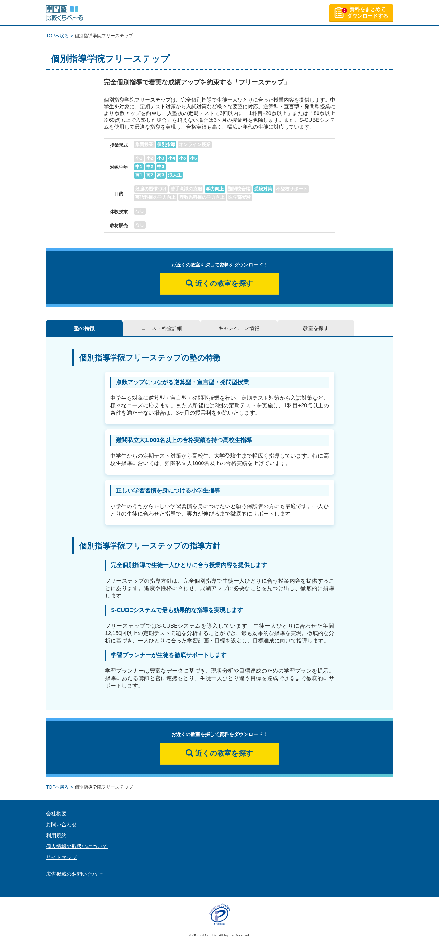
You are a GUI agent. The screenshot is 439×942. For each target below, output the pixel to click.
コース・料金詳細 (161, 328)
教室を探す (316, 328)
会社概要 (56, 813)
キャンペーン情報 (238, 328)
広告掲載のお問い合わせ (74, 874)
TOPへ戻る (57, 35)
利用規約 (56, 835)
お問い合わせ (61, 824)
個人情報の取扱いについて (77, 846)
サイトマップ (61, 857)
